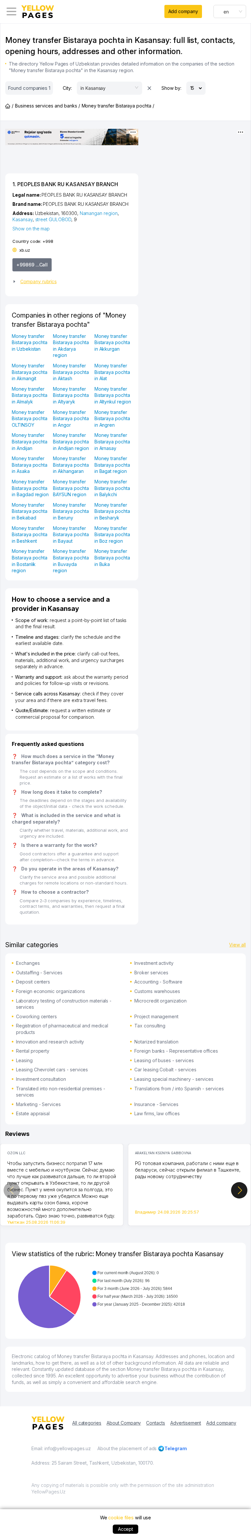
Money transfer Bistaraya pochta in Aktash (71, 372)
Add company (183, 11)
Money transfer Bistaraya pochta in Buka (112, 557)
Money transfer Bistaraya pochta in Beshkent (29, 534)
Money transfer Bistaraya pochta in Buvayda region (71, 560)
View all (237, 944)
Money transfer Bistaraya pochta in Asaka (29, 465)
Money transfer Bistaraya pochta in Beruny (71, 511)
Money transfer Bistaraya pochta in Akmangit (29, 372)
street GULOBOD (53, 219)
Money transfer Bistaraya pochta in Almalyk (29, 395)
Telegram (175, 1448)
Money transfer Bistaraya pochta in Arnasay (112, 441)
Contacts (155, 1423)
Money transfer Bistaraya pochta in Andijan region (71, 441)
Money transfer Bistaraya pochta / (118, 105)
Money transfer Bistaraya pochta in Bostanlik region (29, 560)
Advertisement (185, 1423)
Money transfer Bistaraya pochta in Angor (71, 418)
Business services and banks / (47, 105)
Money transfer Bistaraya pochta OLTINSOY (29, 418)
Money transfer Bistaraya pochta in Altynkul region (112, 395)
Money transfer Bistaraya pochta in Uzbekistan (29, 342)
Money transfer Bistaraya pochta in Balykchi (112, 488)
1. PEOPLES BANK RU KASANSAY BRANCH (65, 184)
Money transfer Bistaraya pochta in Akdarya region (71, 345)
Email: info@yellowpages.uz (61, 1448)
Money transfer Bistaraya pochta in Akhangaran (71, 465)
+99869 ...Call (32, 264)
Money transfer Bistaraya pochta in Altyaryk (71, 395)
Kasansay (22, 219)
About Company (124, 1423)
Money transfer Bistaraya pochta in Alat (112, 372)
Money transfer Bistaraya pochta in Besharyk (112, 511)
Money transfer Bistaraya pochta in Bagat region (112, 465)
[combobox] (229, 11)
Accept (125, 1529)
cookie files (120, 1517)
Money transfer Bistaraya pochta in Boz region (112, 534)
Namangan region (99, 213)
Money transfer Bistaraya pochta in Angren (112, 418)
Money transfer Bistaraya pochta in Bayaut (71, 534)
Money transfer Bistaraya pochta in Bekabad (29, 511)
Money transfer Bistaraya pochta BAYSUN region (71, 488)
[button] (69, 281)
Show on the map (31, 228)
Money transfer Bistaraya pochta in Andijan (29, 441)
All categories (86, 1423)
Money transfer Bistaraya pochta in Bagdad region (30, 488)
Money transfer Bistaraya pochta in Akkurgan (112, 342)
